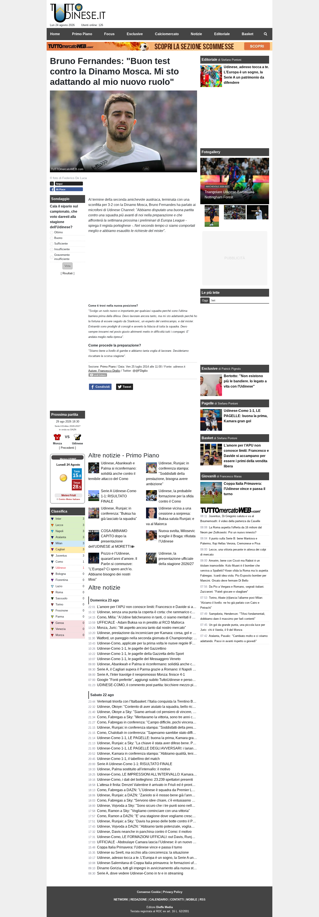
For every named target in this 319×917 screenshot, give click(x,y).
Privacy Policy (172, 892)
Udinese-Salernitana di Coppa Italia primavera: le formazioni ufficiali (149, 863)
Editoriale (210, 59)
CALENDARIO (158, 899)
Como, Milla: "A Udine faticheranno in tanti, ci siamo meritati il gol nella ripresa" (157, 617)
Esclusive (210, 368)
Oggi (205, 300)
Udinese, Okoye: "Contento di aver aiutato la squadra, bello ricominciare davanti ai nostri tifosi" (169, 706)
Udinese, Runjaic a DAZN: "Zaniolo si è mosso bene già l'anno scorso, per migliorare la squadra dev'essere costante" (187, 795)
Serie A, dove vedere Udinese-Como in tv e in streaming (140, 873)
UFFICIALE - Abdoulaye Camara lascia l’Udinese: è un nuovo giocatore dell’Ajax (159, 842)
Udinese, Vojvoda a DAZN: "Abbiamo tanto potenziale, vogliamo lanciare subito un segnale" (168, 826)
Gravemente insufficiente (62, 257)
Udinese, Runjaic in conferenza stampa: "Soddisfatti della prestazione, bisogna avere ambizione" (167, 473)
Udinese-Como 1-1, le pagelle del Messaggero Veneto (139, 659)
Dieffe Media (164, 907)
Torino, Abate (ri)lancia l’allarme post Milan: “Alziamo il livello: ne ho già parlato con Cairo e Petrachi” (231, 602)
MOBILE (191, 899)
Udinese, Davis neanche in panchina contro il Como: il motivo (144, 831)
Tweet (126, 386)
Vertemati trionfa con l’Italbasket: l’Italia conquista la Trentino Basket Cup (153, 701)
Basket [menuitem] (247, 34)
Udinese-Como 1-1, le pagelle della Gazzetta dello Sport (140, 654)
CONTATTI (177, 899)
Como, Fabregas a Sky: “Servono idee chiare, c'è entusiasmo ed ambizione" (155, 800)
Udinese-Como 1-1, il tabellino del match (128, 759)
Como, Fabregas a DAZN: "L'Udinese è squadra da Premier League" (150, 790)
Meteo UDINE (68, 459)
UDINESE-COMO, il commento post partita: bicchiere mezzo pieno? (149, 685)
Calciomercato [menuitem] (167, 34)
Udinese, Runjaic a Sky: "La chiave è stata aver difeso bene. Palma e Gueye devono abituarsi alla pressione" (181, 743)
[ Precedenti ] (67, 447)
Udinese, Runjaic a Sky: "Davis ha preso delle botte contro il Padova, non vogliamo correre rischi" (172, 821)
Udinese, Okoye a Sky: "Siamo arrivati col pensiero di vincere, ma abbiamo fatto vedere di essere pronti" (177, 712)
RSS (203, 899)
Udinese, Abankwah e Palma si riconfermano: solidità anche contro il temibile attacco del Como (170, 664)
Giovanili (209, 476)
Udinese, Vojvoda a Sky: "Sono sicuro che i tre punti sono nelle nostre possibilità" (159, 805)
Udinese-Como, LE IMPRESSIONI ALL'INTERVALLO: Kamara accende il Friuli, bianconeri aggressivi (175, 774)
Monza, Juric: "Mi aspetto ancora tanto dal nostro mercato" (141, 627)
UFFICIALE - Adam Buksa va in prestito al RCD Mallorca (140, 622)
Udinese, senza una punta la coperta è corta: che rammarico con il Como (153, 612)
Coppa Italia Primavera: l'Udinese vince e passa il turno (139, 847)
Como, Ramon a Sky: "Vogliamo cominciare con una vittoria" (143, 811)
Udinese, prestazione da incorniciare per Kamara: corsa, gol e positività (151, 633)
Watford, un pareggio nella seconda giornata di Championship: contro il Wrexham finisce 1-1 (167, 638)
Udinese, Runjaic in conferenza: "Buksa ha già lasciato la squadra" (119, 513)
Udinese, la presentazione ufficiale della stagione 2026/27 (176, 559)
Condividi (102, 386)
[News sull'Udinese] (78, 13)
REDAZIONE (138, 899)
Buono (58, 238)
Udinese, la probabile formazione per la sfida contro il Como (176, 496)
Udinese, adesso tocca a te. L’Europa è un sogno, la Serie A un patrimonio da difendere (164, 857)
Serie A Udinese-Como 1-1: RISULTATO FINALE (118, 496)
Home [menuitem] (55, 34)
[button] (67, 266)
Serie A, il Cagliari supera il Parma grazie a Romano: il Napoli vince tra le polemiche (161, 669)
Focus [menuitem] (109, 34)
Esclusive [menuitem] (135, 34)
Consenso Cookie (149, 892)
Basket (207, 438)
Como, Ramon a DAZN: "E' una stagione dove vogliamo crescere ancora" (153, 816)
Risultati (67, 273)
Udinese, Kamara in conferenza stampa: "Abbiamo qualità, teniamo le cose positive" (161, 753)
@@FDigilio (140, 370)
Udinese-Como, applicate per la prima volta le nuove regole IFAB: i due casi (155, 643)
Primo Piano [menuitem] (82, 34)
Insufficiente (62, 249)
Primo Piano (108, 366)
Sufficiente (61, 243)
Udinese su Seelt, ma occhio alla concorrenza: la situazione (143, 852)
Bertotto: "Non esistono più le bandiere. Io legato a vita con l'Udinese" (245, 381)
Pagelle (208, 403)
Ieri (213, 300)
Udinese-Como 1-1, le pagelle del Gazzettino (131, 648)
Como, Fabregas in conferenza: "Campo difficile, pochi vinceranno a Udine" (155, 722)
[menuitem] (265, 34)
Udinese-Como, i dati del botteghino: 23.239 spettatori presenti (145, 779)
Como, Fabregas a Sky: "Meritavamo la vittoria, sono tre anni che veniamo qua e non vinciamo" (170, 717)
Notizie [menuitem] (196, 34)
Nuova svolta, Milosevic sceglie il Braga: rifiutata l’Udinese (177, 536)
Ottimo (58, 232)
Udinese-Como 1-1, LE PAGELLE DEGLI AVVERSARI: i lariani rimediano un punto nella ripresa (171, 748)
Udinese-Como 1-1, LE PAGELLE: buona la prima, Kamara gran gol (149, 738)
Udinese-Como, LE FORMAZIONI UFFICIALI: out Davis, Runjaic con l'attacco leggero (163, 837)
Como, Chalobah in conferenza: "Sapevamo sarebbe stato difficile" (148, 733)
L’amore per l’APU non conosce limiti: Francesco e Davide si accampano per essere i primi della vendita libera (181, 607)
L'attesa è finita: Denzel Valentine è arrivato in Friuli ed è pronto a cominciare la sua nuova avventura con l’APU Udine (187, 785)
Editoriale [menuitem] (222, 34)
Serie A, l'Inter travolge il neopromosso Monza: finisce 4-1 (141, 674)
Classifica (59, 511)
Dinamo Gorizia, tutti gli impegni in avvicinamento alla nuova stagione (150, 868)
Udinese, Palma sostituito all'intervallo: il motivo (133, 769)
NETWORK (121, 899)
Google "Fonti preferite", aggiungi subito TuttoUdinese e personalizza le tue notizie (160, 680)
